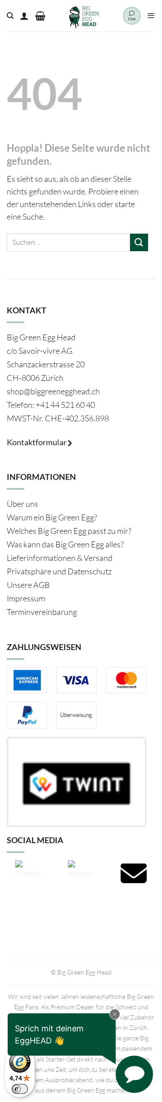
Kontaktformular (37, 442)
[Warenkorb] (40, 16)
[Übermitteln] (139, 242)
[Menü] (151, 15)
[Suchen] (10, 15)
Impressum (26, 598)
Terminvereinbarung (42, 612)
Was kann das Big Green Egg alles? (65, 544)
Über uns (22, 504)
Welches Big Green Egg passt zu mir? (69, 531)
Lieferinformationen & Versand (59, 558)
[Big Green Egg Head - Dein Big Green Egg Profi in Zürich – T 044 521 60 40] (84, 16)
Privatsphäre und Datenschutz (59, 571)
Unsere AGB (28, 585)
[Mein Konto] (24, 16)
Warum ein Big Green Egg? (52, 517)
